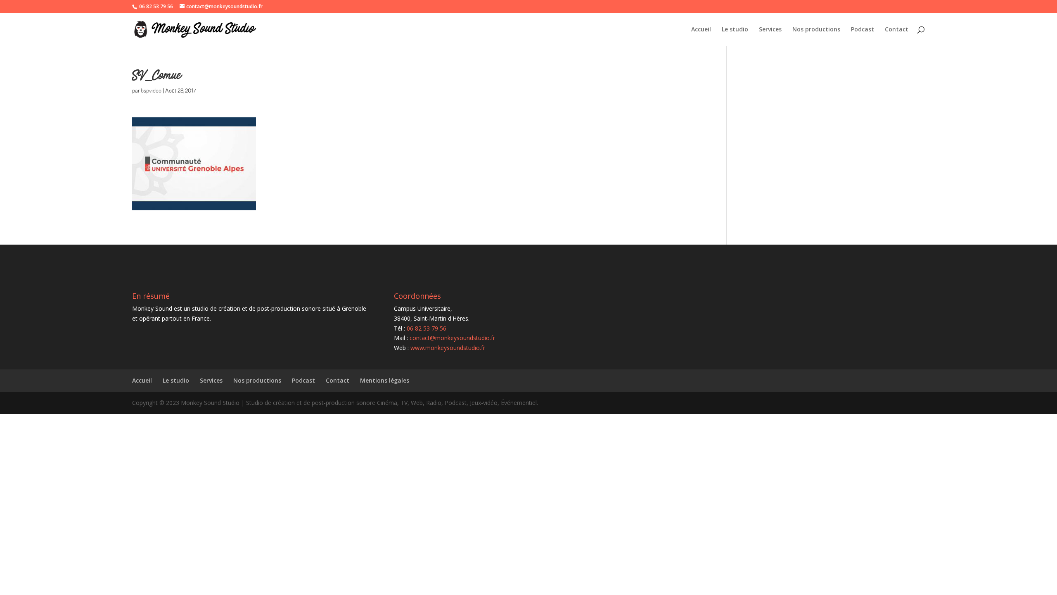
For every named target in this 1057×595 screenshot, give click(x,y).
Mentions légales (384, 380)
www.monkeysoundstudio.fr (447, 348)
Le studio (735, 29)
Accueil (701, 29)
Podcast (862, 29)
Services (770, 29)
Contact (896, 29)
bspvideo (151, 91)
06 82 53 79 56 (156, 6)
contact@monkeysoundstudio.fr (452, 338)
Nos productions (816, 29)
